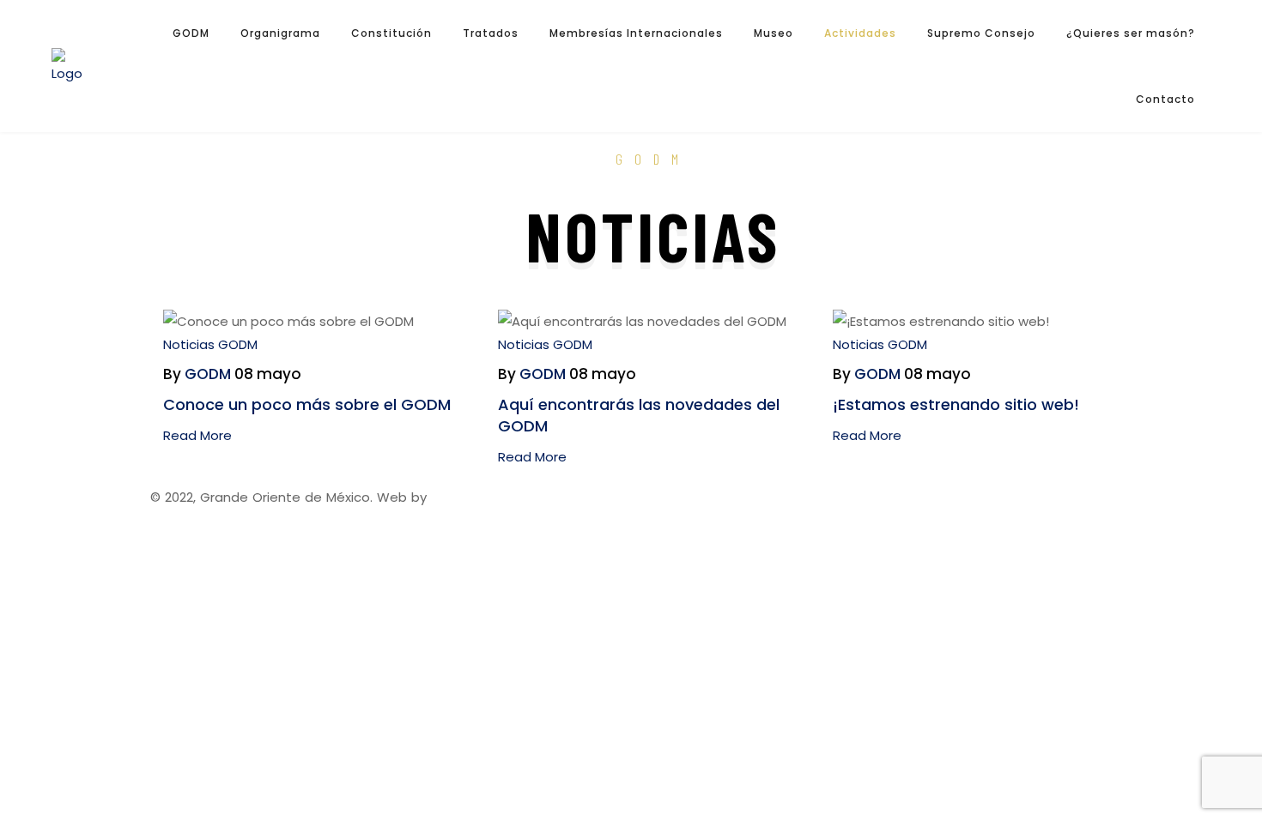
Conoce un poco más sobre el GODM (307, 404)
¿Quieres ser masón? (1130, 33)
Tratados (491, 33)
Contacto (1165, 99)
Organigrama (280, 33)
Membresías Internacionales (636, 33)
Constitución (391, 33)
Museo (773, 33)
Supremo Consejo (981, 33)
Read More (197, 435)
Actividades (860, 33)
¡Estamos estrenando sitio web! (956, 404)
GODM (191, 33)
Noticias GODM (210, 344)
